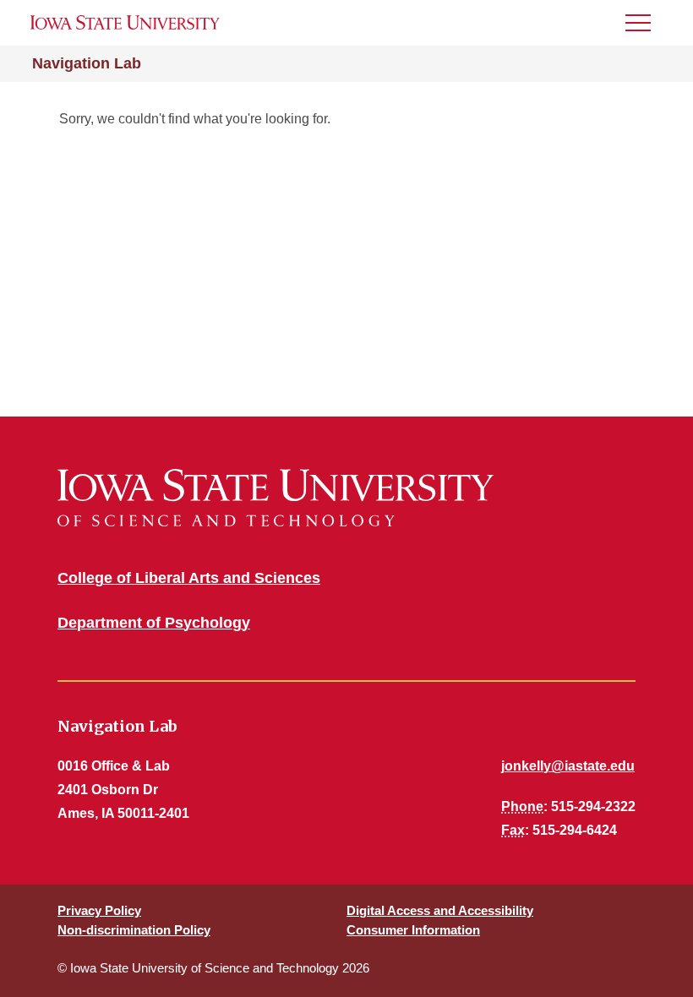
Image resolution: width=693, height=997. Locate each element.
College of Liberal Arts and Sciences (188, 577)
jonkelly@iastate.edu (568, 766)
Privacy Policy (99, 910)
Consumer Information (413, 930)
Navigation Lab (86, 63)
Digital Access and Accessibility (439, 910)
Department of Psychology (153, 622)
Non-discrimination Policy (133, 930)
